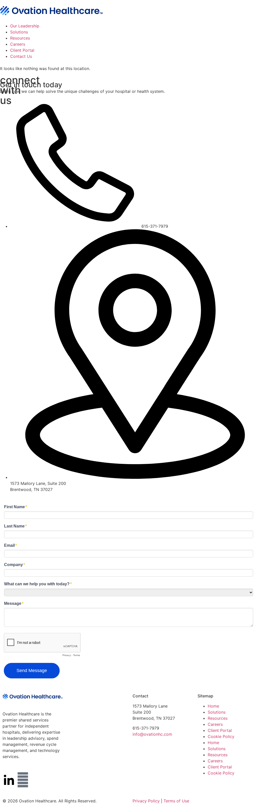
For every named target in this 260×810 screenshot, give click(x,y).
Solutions (19, 31)
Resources (20, 38)
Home (213, 706)
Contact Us (21, 56)
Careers (17, 44)
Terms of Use (176, 800)
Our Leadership (24, 25)
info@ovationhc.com (152, 734)
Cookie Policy (221, 736)
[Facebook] (23, 779)
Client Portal (22, 50)
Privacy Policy (146, 800)
